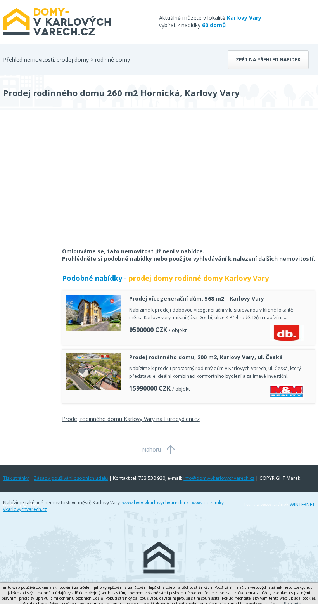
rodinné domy (112, 59)
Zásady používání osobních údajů (71, 478)
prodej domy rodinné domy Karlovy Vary (199, 278)
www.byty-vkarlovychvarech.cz (155, 502)
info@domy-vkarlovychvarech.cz (218, 478)
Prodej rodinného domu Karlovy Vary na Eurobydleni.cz (131, 418)
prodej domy (73, 59)
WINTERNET (302, 504)
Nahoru (151, 449)
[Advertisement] (61, 184)
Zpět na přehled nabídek (268, 59)
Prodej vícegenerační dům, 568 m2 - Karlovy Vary (196, 298)
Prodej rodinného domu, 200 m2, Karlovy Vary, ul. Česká (206, 357)
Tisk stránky (16, 478)
